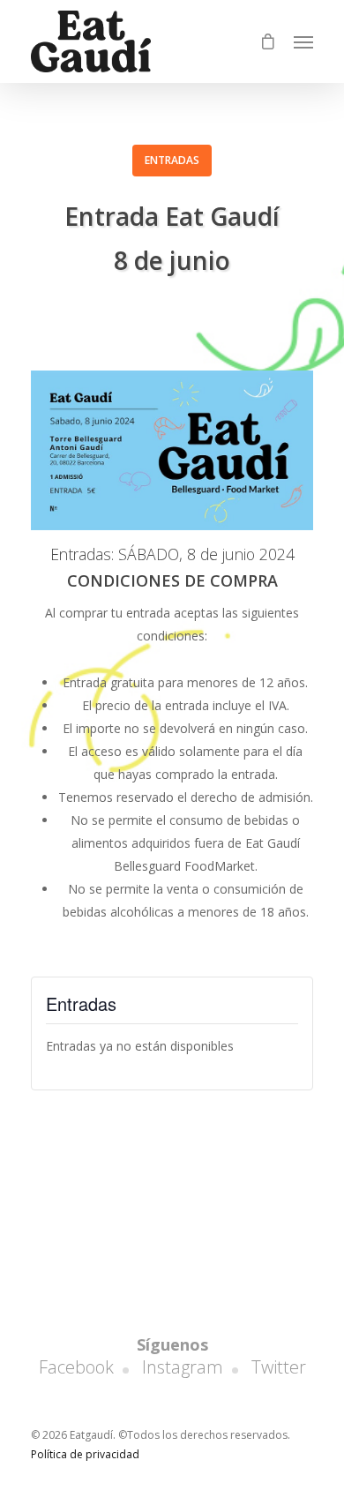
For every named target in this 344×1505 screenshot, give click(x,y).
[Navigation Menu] (303, 41)
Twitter (278, 1367)
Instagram (182, 1367)
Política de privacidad (85, 1454)
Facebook (76, 1367)
